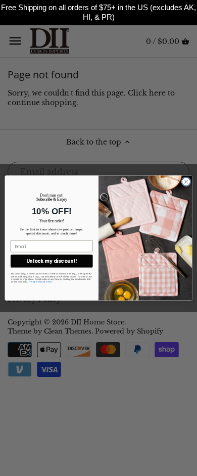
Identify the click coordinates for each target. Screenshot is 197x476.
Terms (49, 281)
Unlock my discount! (51, 261)
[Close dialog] (186, 181)
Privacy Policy (36, 281)
